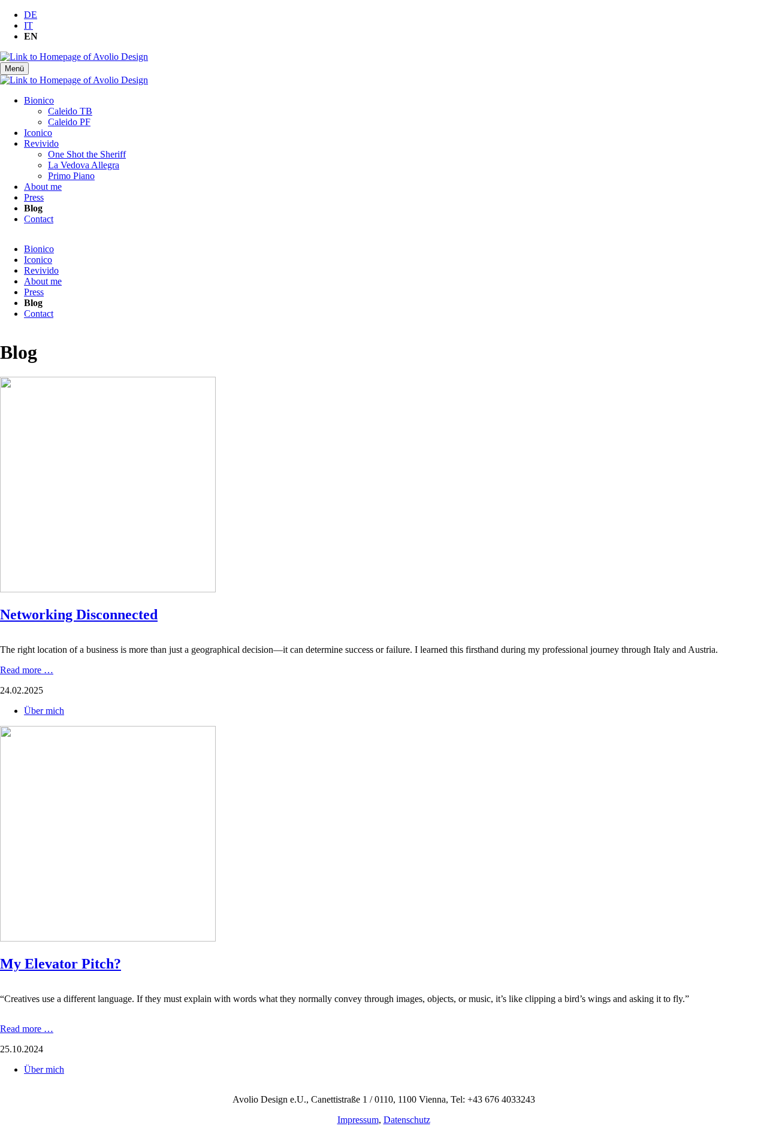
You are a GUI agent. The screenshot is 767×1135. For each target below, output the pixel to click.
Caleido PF (69, 122)
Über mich (44, 711)
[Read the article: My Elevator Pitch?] (108, 938)
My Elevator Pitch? (60, 963)
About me (43, 186)
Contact (38, 219)
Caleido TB (70, 111)
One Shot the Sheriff (87, 154)
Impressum (358, 1120)
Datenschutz (407, 1120)
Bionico (39, 100)
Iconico (38, 133)
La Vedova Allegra (83, 165)
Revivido (41, 143)
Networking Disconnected (79, 614)
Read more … (26, 670)
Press (34, 197)
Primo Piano (71, 176)
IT (28, 25)
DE (30, 15)
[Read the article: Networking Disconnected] (108, 589)
